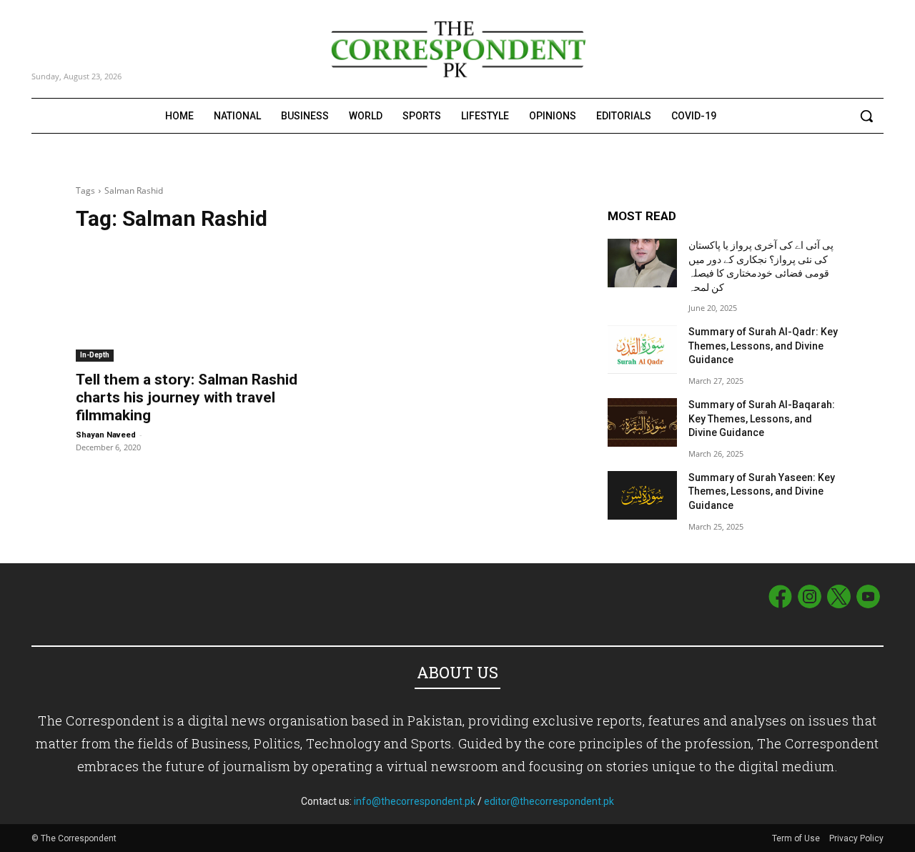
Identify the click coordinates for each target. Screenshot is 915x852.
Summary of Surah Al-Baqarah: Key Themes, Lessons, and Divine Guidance (761, 418)
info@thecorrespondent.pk (414, 801)
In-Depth (94, 355)
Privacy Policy (856, 838)
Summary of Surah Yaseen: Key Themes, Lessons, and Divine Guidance (761, 491)
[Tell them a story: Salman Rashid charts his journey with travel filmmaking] (191, 304)
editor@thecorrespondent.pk (549, 801)
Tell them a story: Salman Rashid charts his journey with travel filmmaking (186, 397)
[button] (866, 116)
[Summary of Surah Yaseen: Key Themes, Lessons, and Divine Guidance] (642, 495)
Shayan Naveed (106, 435)
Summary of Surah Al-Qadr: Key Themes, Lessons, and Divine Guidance (763, 345)
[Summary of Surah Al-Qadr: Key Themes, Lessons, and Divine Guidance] (642, 349)
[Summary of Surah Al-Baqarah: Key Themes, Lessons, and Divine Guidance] (642, 422)
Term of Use (797, 838)
